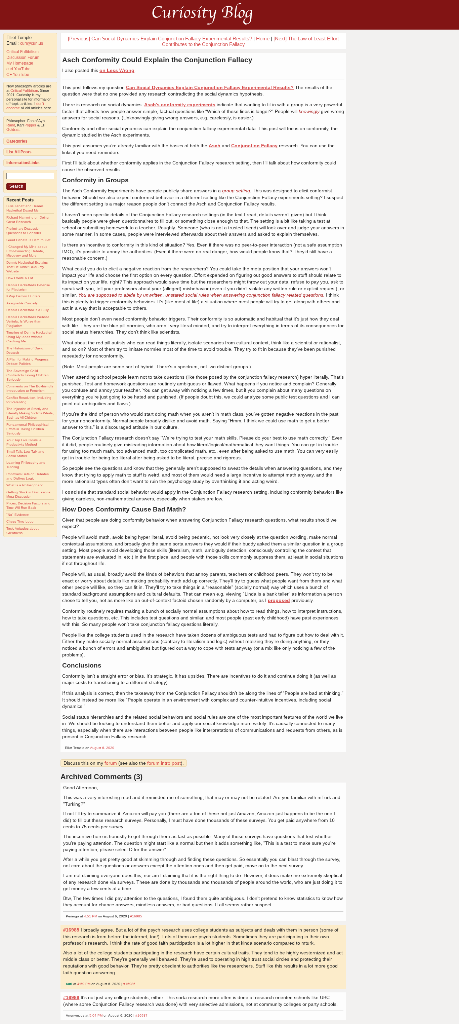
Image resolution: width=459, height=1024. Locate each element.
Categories (17, 141)
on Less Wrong (116, 70)
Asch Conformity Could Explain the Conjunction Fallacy (157, 60)
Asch (214, 145)
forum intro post (164, 763)
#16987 (141, 1015)
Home (262, 38)
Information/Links (23, 162)
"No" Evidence (17, 515)
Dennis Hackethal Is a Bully (27, 310)
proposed (279, 600)
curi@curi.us (31, 43)
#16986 (129, 984)
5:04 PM (95, 1015)
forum (111, 763)
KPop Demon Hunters (23, 296)
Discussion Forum (22, 57)
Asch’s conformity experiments (179, 104)
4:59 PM (83, 984)
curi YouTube (18, 69)
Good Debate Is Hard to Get (28, 240)
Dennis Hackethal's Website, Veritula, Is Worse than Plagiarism (28, 321)
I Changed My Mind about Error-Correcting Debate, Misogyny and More (26, 251)
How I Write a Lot (19, 278)
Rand (10, 125)
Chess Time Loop (20, 521)
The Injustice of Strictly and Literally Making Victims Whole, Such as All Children (30, 413)
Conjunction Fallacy (254, 145)
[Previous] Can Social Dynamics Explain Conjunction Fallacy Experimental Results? (160, 38)
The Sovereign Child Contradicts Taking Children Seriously (27, 375)
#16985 (136, 916)
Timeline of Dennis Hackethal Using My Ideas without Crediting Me (28, 337)
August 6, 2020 (102, 748)
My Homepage (19, 63)
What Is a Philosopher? (24, 485)
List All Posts (19, 152)
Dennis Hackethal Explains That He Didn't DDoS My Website (27, 267)
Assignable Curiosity (22, 303)
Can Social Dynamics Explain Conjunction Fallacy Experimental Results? (210, 87)
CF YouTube (17, 74)
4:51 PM (90, 916)
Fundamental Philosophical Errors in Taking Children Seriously (27, 429)
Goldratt (12, 129)
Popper (30, 125)
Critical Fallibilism (22, 51)
